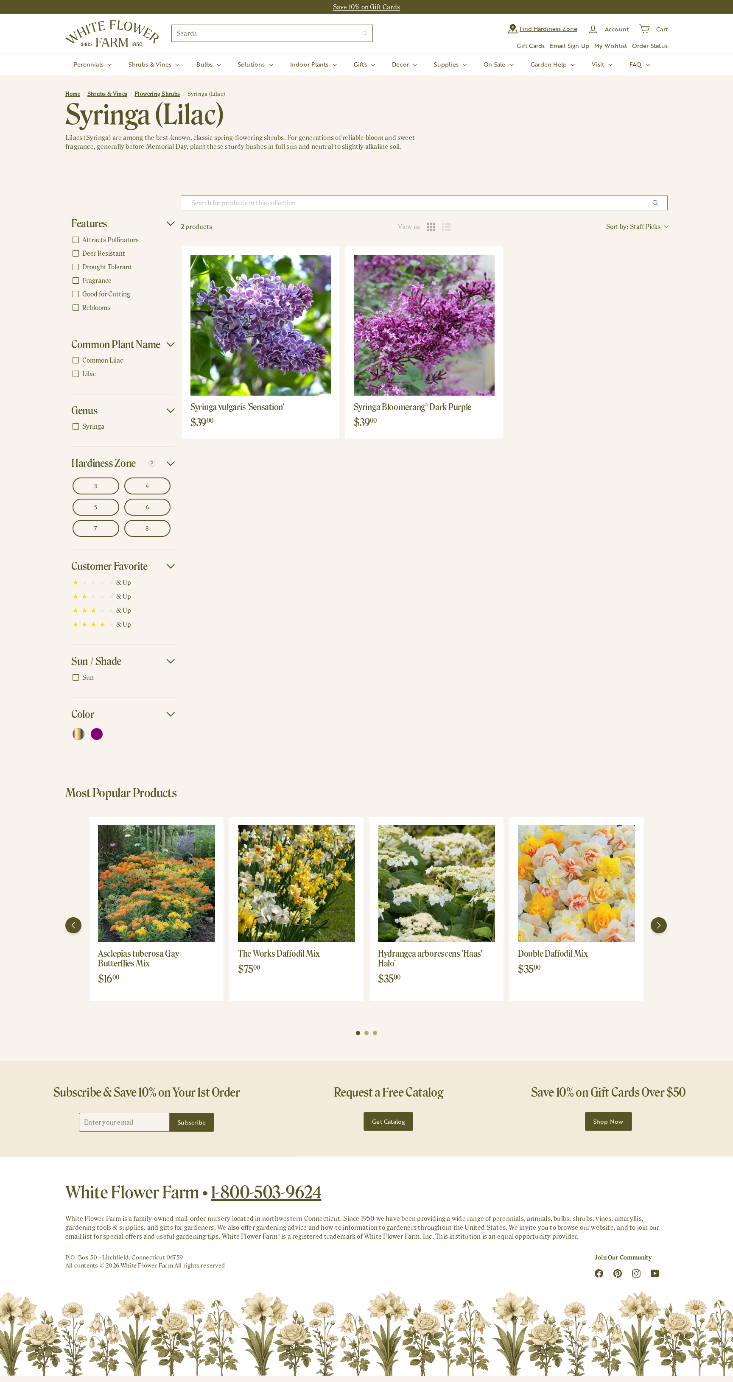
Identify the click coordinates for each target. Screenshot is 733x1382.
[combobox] (272, 33)
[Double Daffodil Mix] (576, 883)
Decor (401, 64)
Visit (599, 64)
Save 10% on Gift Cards (366, 7)
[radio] (431, 227)
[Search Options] (659, 202)
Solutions (252, 64)
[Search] (365, 33)
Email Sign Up (569, 46)
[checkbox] (122, 240)
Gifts (361, 64)
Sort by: (633, 226)
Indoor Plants (310, 64)
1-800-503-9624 (266, 1192)
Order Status (650, 46)
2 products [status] (196, 226)
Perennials (89, 64)
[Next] (659, 925)
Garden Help (550, 64)
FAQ (636, 64)
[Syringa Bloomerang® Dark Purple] (424, 325)
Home (72, 94)
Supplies (447, 64)
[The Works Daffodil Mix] (296, 883)
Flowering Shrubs (157, 94)
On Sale (495, 64)
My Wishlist (610, 46)
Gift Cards (531, 46)
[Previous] (73, 925)
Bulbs (205, 64)
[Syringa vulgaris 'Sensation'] (260, 325)
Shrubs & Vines (151, 64)
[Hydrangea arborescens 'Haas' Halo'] (436, 883)
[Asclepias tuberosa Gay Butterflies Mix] (156, 883)
